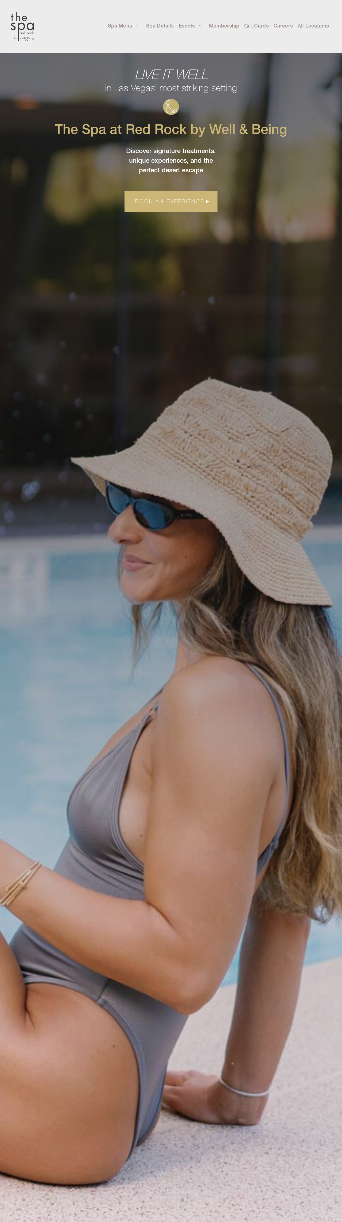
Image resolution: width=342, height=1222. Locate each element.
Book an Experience (169, 201)
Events (187, 26)
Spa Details (160, 26)
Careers (283, 26)
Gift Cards (256, 26)
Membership (224, 26)
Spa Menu (120, 26)
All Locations (313, 26)
